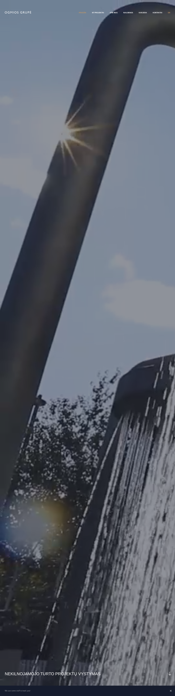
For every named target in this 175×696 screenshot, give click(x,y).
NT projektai (98, 13)
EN (169, 13)
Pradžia (82, 13)
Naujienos (128, 13)
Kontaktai (157, 13)
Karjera (143, 13)
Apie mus (114, 13)
